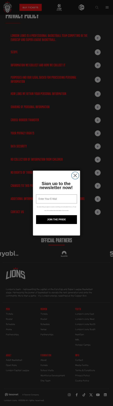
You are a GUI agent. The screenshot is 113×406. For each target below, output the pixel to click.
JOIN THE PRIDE (56, 219)
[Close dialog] (75, 175)
